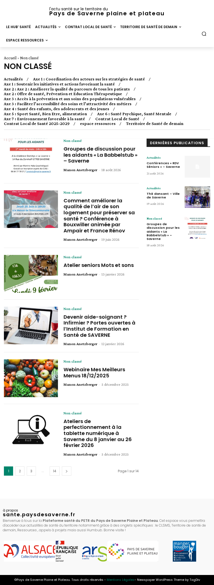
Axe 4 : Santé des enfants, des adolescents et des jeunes (56, 109)
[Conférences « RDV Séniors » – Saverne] (197, 167)
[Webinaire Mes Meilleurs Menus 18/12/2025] (31, 378)
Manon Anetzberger (80, 170)
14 (54, 471)
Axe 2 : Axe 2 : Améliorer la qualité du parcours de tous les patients (67, 89)
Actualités (13, 79)
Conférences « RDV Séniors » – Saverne (163, 165)
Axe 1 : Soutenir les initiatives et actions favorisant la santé (59, 84)
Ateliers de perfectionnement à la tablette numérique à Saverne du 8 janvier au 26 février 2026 (98, 433)
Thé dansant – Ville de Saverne (163, 195)
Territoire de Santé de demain (154, 123)
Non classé (73, 140)
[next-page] (66, 471)
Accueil (10, 58)
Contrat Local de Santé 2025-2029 (37, 123)
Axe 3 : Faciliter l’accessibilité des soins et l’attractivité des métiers (68, 104)
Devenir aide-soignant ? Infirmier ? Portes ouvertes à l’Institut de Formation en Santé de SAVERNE (99, 325)
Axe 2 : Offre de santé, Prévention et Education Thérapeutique (63, 94)
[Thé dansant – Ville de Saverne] (197, 197)
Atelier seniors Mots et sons (99, 265)
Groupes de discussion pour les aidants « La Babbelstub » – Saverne (100, 154)
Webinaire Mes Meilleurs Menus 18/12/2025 (94, 372)
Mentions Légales (121, 579)
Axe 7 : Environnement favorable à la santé (44, 119)
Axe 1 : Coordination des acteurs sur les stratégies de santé (89, 79)
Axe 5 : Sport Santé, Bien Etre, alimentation (45, 114)
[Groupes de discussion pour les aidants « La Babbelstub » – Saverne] (31, 157)
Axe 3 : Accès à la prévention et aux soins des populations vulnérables (70, 99)
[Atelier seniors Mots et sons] (31, 274)
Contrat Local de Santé (117, 119)
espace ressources (98, 123)
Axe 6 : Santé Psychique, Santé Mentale (134, 114)
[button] (204, 34)
